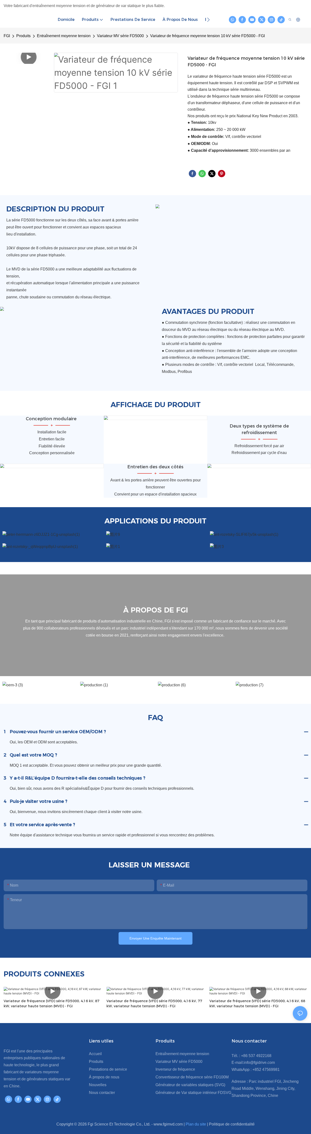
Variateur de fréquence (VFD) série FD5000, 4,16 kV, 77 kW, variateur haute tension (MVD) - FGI (154, 1003)
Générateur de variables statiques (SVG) (190, 1085)
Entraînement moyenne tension (64, 36)
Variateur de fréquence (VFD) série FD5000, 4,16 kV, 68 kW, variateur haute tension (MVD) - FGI (257, 1003)
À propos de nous (104, 1077)
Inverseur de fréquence (175, 1069)
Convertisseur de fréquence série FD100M (192, 1077)
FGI (7, 36)
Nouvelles (97, 1085)
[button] (208, 19)
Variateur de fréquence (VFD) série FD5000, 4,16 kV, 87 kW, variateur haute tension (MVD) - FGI (51, 1003)
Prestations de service (108, 1069)
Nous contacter (102, 1093)
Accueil (95, 1054)
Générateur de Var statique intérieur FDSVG (193, 1093)
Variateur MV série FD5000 (120, 36)
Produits (23, 36)
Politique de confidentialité (232, 1124)
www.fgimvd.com (169, 1124)
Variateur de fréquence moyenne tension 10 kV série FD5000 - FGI (207, 36)
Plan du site (196, 1124)
